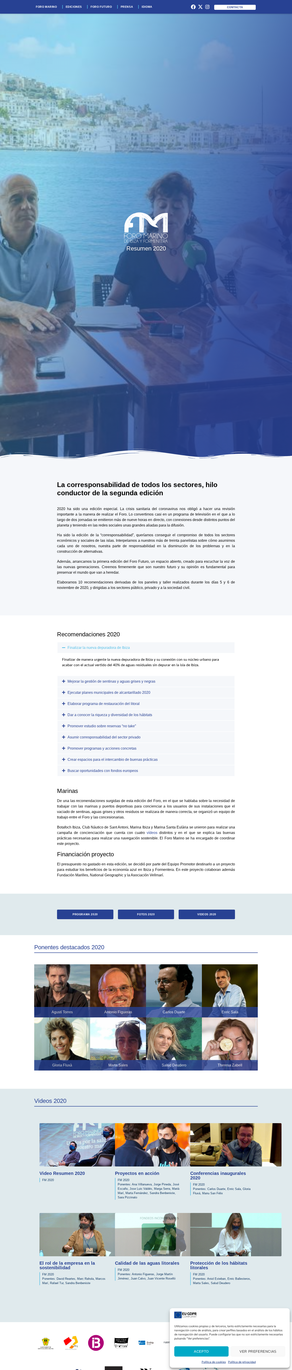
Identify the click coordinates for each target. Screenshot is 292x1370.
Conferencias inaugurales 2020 (218, 1175)
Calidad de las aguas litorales (147, 1263)
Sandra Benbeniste (162, 1193)
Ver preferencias (258, 1351)
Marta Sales (201, 1283)
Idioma (147, 6)
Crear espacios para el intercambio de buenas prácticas (113, 759)
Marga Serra (162, 1188)
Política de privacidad (242, 1362)
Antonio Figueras (143, 1274)
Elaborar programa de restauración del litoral (104, 704)
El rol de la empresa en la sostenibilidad (67, 1265)
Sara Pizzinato (127, 1197)
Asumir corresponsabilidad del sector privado (104, 737)
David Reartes (66, 1278)
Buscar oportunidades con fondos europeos (103, 771)
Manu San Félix (212, 1193)
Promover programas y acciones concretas (102, 748)
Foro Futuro (101, 6)
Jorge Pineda (162, 1184)
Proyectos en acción (137, 1173)
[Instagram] (207, 7)
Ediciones (74, 6)
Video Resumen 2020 (62, 1173)
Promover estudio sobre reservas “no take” (102, 726)
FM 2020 (48, 1180)
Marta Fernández (136, 1193)
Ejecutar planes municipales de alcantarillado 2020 (109, 692)
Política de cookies (214, 1362)
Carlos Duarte (216, 1189)
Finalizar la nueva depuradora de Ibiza (99, 648)
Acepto (201, 1351)
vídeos (152, 833)
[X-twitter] (200, 7)
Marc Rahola (85, 1278)
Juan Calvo (138, 1278)
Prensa (127, 6)
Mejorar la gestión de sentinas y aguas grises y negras (111, 681)
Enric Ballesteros (238, 1278)
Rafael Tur (56, 1283)
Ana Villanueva (142, 1184)
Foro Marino (46, 6)
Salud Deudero (220, 1283)
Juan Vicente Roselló (161, 1278)
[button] (146, 647)
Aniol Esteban (216, 1278)
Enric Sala (234, 1189)
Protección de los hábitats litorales (218, 1265)
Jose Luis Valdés (141, 1188)
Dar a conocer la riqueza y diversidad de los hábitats (110, 715)
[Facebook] (193, 7)
